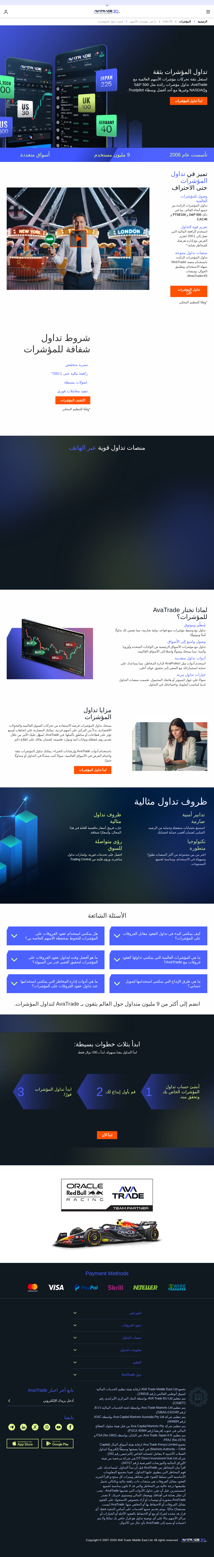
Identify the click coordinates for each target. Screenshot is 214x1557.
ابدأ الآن (107, 1135)
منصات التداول (131, 1337)
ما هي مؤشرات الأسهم (143, 21)
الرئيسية (202, 21)
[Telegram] (11, 1427)
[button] (158, 935)
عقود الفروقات (131, 1325)
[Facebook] (70, 1427)
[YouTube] (58, 1427)
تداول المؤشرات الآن (189, 291)
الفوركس (135, 1313)
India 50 (167, 21)
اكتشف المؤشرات (72, 400)
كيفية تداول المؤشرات (110, 21)
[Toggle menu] (208, 11)
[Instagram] (46, 1427)
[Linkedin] (23, 1427)
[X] (35, 1427)
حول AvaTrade (131, 1374)
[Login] (5, 11)
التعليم (137, 1362)
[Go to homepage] (194, 1540)
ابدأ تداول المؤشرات (188, 101)
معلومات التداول (130, 1350)
